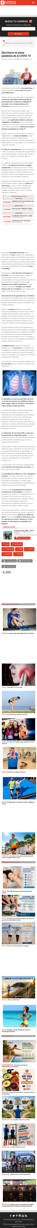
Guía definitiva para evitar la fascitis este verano (17, 892)
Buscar (19, 34)
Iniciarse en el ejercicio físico (16, 772)
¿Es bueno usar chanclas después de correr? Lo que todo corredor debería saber (18, 919)
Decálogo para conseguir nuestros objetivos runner (18, 803)
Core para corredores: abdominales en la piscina (15, 1065)
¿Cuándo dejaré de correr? (17, 1147)
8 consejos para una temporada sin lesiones (20, 633)
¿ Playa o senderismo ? (13, 1000)
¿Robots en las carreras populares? (20, 1174)
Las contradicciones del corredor (20, 1119)
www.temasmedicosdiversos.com (25, 535)
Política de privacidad (10, 1224)
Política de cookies (23, 1224)
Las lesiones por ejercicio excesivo (17, 714)
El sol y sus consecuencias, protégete (18, 946)
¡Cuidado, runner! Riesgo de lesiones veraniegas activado (16, 1030)
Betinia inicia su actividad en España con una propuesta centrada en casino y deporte (17, 1205)
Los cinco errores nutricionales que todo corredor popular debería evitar (17, 856)
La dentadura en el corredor (15, 687)
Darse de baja (20, 1226)
